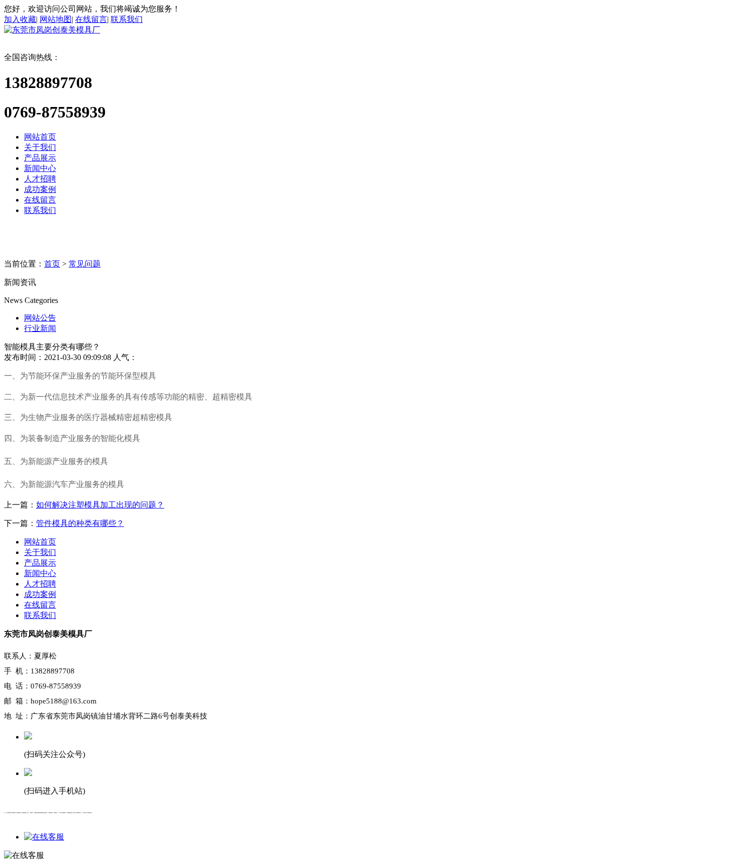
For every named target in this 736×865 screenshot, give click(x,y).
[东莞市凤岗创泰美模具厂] (52, 30)
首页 (52, 264)
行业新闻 (40, 328)
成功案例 (40, 189)
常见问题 (85, 264)
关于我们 (40, 147)
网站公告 (40, 318)
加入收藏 (20, 19)
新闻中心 (40, 168)
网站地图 (56, 19)
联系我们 (127, 19)
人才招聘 (40, 178)
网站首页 (40, 136)
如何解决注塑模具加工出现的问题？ (100, 504)
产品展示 (40, 158)
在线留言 (91, 19)
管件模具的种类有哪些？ (80, 523)
